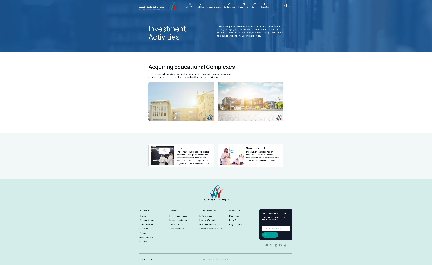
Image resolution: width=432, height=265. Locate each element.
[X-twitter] (271, 245)
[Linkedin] (275, 245)
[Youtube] (267, 245)
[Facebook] (280, 245)
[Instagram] (285, 245)
